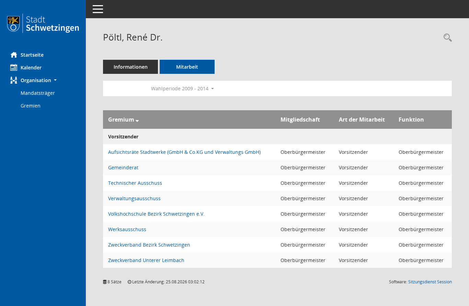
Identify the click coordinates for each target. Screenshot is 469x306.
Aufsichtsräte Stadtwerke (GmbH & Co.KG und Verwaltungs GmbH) (184, 152)
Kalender (31, 67)
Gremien (31, 105)
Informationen (131, 67)
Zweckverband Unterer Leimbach (146, 260)
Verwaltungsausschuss (134, 198)
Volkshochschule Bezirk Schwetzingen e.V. (156, 214)
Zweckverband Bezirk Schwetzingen (149, 244)
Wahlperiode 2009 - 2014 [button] (180, 88)
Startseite (32, 55)
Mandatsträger (38, 93)
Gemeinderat (123, 167)
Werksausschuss (127, 229)
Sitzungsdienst (430, 282)
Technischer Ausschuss (135, 183)
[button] (43, 80)
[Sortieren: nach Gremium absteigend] (137, 119)
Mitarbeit (187, 67)
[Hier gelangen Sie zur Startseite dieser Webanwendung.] (43, 23)
